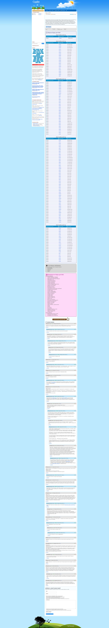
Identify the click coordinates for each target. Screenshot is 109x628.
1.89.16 (60, 110)
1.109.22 (60, 72)
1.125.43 (60, 38)
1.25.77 (60, 217)
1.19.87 (60, 231)
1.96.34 (60, 99)
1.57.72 (60, 163)
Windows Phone (39, 53)
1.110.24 (60, 71)
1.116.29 (60, 61)
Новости (35, 58)
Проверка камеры (35, 123)
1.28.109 (60, 212)
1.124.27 (60, 47)
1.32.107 (60, 206)
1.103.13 (60, 88)
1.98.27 (60, 96)
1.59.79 (60, 160)
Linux (42, 49)
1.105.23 (60, 85)
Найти (43, 43)
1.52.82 (60, 171)
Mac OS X (35, 50)
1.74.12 (60, 141)
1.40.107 (60, 193)
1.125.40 (60, 44)
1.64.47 (60, 152)
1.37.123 (60, 198)
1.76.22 (60, 132)
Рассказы (34, 61)
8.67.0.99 (39, 13)
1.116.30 (60, 60)
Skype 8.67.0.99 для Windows (36, 96)
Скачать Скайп (51, 10)
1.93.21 (60, 104)
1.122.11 (60, 49)
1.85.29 (60, 116)
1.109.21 (60, 74)
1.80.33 (60, 126)
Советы (37, 62)
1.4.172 (60, 256)
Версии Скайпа (63, 10)
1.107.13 (60, 82)
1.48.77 (60, 179)
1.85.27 (60, 118)
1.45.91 (60, 185)
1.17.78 (60, 234)
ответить (48, 338)
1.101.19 (60, 91)
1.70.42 (60, 146)
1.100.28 (60, 93)
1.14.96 (60, 239)
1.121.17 (60, 50)
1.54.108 (60, 168)
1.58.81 (60, 162)
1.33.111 (60, 204)
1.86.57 (60, 115)
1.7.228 (60, 251)
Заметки (35, 57)
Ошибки (41, 58)
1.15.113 (60, 237)
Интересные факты (39, 57)
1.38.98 (60, 196)
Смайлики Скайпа (57, 10)
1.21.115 (60, 228)
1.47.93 (60, 182)
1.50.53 (60, 174)
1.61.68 (60, 157)
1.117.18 (60, 58)
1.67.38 (60, 149)
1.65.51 (60, 151)
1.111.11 (60, 69)
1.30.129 (60, 209)
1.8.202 (60, 250)
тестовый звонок (53, 382)
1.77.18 (60, 130)
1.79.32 (60, 127)
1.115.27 (60, 63)
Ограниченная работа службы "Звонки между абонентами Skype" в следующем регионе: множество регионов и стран (37, 86)
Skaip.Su (38, 50)
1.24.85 (60, 218)
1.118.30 (60, 55)
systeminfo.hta (68, 461)
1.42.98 (60, 190)
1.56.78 (60, 165)
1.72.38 (60, 140)
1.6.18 (59, 253)
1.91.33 (60, 107)
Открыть (49, 26)
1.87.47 (60, 113)
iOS (40, 49)
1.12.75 (60, 242)
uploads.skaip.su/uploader (55, 463)
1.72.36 (60, 143)
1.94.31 (60, 102)
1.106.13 (60, 83)
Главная (47, 10)
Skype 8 (41, 50)
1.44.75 (60, 187)
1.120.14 (60, 52)
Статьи (40, 62)
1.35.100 (60, 201)
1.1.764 (60, 261)
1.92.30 (60, 105)
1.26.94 (60, 215)
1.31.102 (60, 207)
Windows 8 (34, 53)
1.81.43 (60, 124)
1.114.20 (60, 66)
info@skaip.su (40, 79)
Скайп (36, 1)
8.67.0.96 (39, 14)
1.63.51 (60, 154)
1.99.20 (60, 94)
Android (34, 49)
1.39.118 (60, 195)
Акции (42, 53)
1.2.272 (60, 259)
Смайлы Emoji (40, 115)
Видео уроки (38, 54)
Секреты (42, 61)
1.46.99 (60, 184)
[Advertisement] (60, 17)
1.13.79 (60, 240)
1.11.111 (60, 245)
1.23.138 (60, 220)
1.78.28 (60, 129)
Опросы (38, 58)
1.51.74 (60, 173)
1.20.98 (60, 229)
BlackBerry (37, 49)
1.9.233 (60, 248)
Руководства (38, 61)
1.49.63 (60, 176)
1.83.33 (60, 121)
